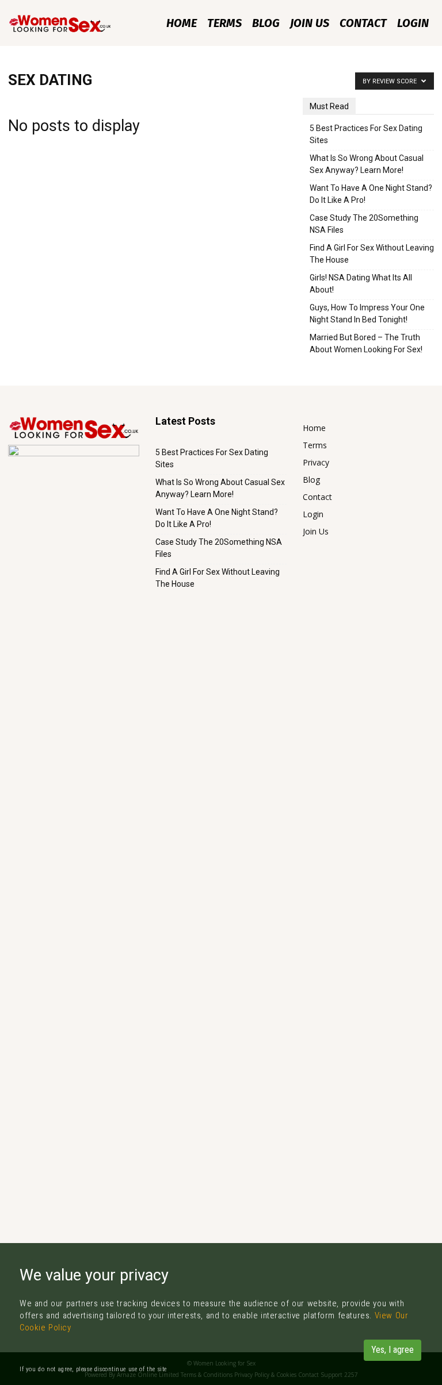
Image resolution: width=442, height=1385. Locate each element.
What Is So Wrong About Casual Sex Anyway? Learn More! (367, 164)
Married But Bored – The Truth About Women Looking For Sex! (366, 343)
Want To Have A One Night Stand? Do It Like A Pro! (371, 194)
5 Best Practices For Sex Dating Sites (366, 134)
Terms (224, 23)
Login (413, 23)
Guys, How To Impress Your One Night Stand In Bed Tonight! (367, 313)
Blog (266, 23)
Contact (363, 23)
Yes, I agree (392, 1349)
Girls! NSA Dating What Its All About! (361, 283)
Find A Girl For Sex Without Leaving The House (372, 253)
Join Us (309, 23)
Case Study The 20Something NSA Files (364, 223)
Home (181, 23)
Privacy (316, 462)
